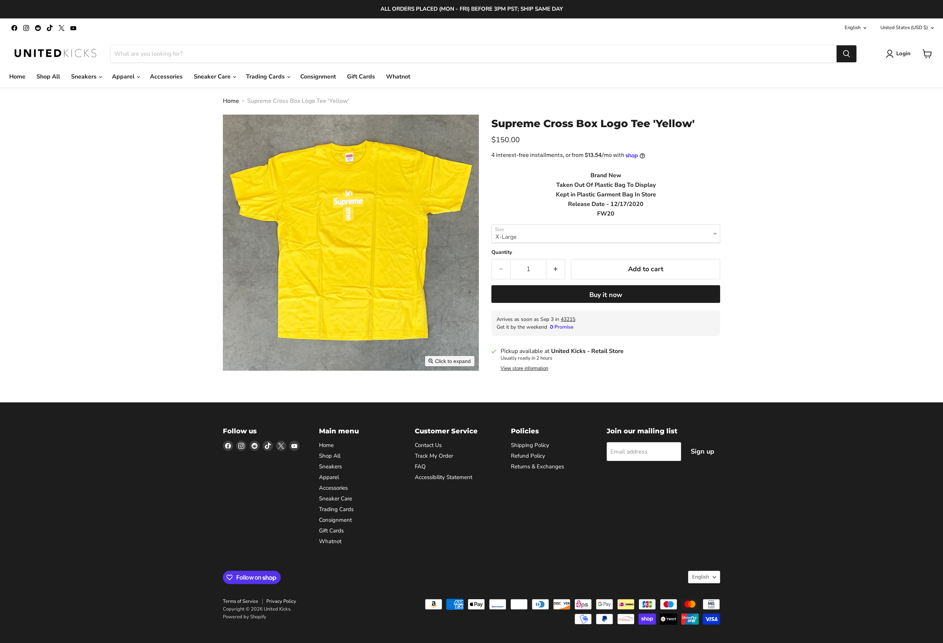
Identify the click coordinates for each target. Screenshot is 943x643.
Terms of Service (240, 601)
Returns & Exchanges (537, 466)
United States (904, 27)
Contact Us (428, 445)
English (852, 27)
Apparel (124, 77)
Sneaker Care (213, 77)
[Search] (846, 53)
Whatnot (398, 77)
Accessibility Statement (443, 477)
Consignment (318, 77)
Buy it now (605, 294)
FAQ (420, 466)
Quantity (501, 252)
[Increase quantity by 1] (555, 269)
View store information (524, 368)
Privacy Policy (281, 601)
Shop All (48, 77)
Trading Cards (266, 77)
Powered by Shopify (244, 617)
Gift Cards (361, 77)
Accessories (166, 77)
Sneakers (84, 77)
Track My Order (434, 455)
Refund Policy (528, 455)
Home (17, 77)
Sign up (702, 451)
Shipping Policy (530, 445)
